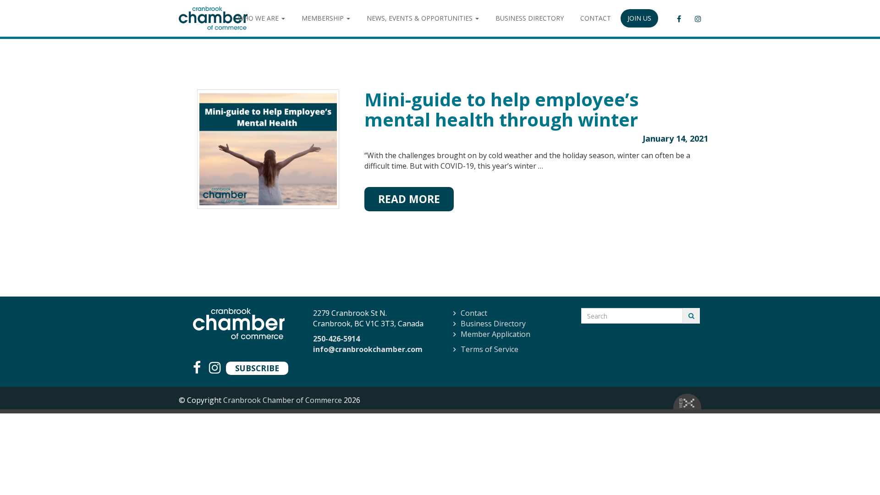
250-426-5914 (336, 339)
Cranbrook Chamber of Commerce (282, 400)
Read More (409, 199)
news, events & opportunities (420, 18)
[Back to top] (854, 469)
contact (595, 18)
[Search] (691, 316)
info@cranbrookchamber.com (368, 349)
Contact (474, 313)
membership (324, 18)
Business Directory (493, 324)
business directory (529, 18)
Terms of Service (489, 349)
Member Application (495, 334)
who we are (259, 18)
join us (639, 18)
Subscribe (257, 368)
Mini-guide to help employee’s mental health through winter (501, 109)
